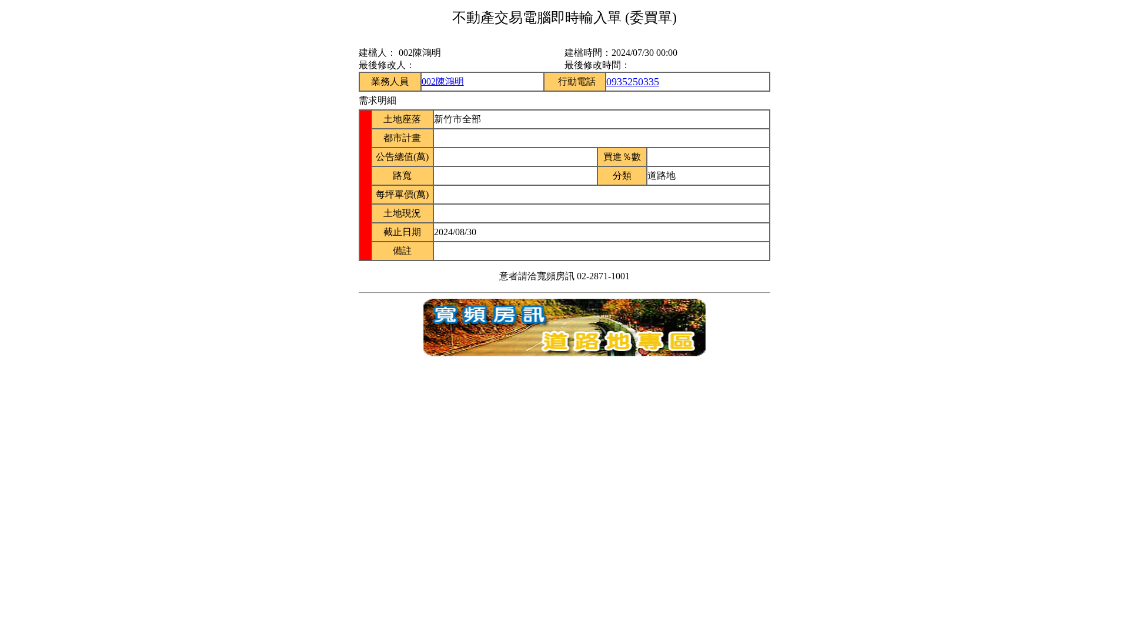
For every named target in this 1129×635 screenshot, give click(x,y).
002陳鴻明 (443, 81)
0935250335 (632, 82)
